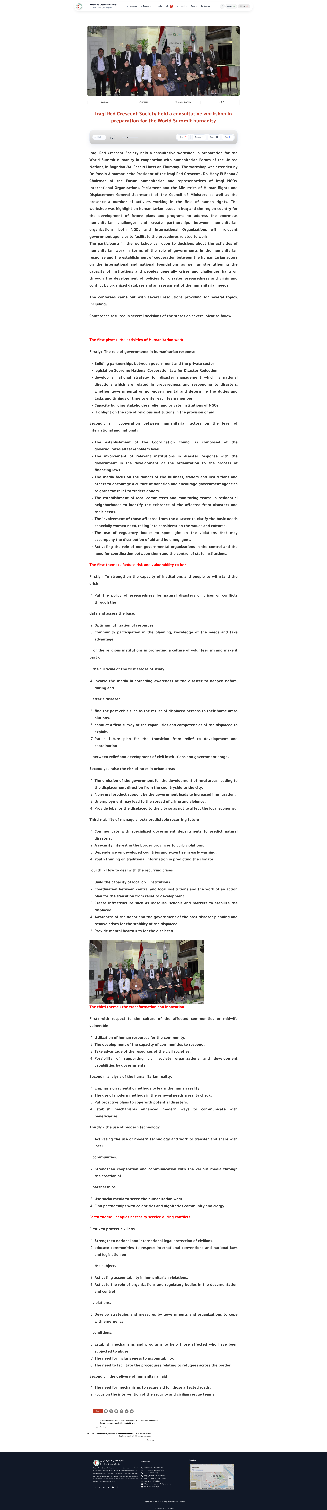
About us (133, 6)
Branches (183, 6)
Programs (147, 6)
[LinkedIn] (116, 1411)
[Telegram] (127, 1411)
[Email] (132, 1411)
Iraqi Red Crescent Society (103, 5)
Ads (167, 6)
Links (160, 6)
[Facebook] (106, 1411)
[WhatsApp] (121, 1411)
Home (106, 102)
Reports (194, 6)
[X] (111, 1411)
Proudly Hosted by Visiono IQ (163, 1508)
